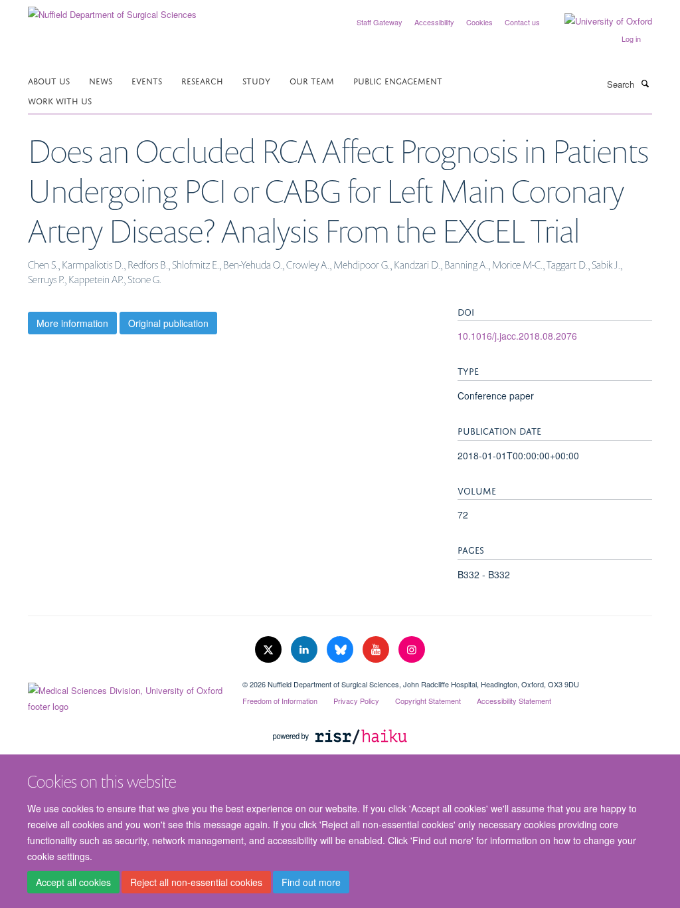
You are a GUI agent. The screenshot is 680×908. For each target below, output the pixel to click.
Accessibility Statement (514, 700)
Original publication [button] (168, 323)
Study (256, 80)
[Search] (645, 83)
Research (202, 80)
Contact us (522, 22)
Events (146, 80)
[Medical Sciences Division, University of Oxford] (125, 695)
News (100, 80)
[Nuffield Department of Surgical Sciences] (112, 9)
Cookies (479, 22)
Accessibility (434, 22)
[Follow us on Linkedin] (305, 649)
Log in (631, 38)
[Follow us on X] (269, 649)
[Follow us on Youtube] (377, 649)
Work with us (60, 100)
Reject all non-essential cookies (196, 882)
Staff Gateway (379, 22)
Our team (312, 80)
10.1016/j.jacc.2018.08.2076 (517, 335)
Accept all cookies (73, 882)
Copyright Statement (428, 700)
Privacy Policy (356, 700)
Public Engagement (397, 80)
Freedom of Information (279, 700)
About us (49, 80)
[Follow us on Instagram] (411, 649)
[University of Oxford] (598, 21)
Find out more (311, 882)
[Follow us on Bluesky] (341, 649)
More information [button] (72, 323)
